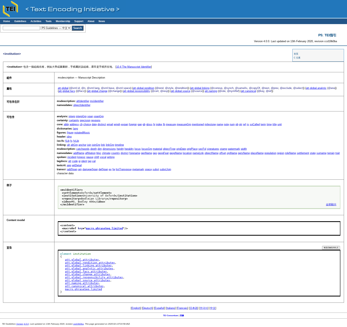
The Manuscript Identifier (133, 66)
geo (155, 153)
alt (68, 144)
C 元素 (297, 57)
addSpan (72, 169)
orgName (232, 153)
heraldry (129, 148)
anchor (82, 144)
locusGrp (147, 148)
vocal (103, 157)
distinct (102, 124)
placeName (257, 153)
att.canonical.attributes (84, 286)
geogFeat (163, 153)
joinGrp (96, 144)
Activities (36, 21)
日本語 (194, 308)
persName (244, 153)
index (159, 124)
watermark (234, 148)
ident (84, 161)
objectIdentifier (81, 105)
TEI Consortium (170, 315)
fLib (67, 140)
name (220, 124)
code (75, 161)
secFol (202, 148)
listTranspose (124, 169)
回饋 (182, 315)
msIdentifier (97, 101)
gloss (149, 124)
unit (280, 124)
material (157, 148)
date (94, 124)
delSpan (103, 169)
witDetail (77, 165)
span (90, 116)
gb (144, 124)
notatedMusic (82, 132)
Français (182, 308)
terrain (331, 153)
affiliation (90, 153)
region (280, 153)
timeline (119, 144)
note (226, 124)
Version (19, 324)
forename (134, 153)
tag (89, 161)
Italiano (170, 308)
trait (337, 153)
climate (106, 153)
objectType (169, 148)
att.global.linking (200, 88)
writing (110, 157)
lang (75, 128)
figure (70, 132)
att (69, 161)
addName (78, 153)
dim (100, 148)
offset (222, 153)
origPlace (192, 148)
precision (85, 120)
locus (138, 148)
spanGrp (99, 116)
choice (87, 124)
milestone (210, 124)
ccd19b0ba (78, 324)
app (69, 165)
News (102, 21)
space (148, 169)
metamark (138, 169)
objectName (211, 153)
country (115, 153)
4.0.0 (26, 324)
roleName (290, 153)
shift (96, 157)
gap (140, 124)
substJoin (165, 169)
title (274, 124)
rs (248, 124)
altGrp (74, 144)
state (313, 153)
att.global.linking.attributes (88, 265)
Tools (49, 21)
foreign (133, 124)
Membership (63, 21)
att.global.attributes (82, 259)
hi (154, 124)
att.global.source (180, 91)
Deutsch (147, 308)
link (103, 144)
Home (6, 21)
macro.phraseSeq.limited (104, 228)
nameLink (198, 153)
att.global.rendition (143, 88)
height (120, 148)
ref (244, 124)
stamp (223, 148)
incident (72, 157)
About (91, 21)
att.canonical (248, 91)
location (187, 153)
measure (171, 124)
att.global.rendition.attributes (90, 262)
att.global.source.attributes (87, 280)
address (74, 124)
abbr (66, 124)
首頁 (296, 54)
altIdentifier (82, 101)
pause (89, 157)
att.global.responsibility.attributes (94, 277)
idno (69, 136)
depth (93, 148)
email (110, 124)
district (125, 153)
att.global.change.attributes (87, 274)
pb (237, 124)
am (80, 169)
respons (95, 120)
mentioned (198, 124)
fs (71, 140)
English (136, 308)
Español (159, 308)
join (89, 144)
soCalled (255, 124)
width (244, 148)
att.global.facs (67, 91)
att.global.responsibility (136, 91)
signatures (213, 148)
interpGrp (81, 116)
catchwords (83, 148)
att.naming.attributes (82, 283)
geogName (175, 153)
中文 (212, 308)
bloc (98, 153)
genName (146, 153)
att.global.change (97, 91)
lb (164, 124)
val (94, 161)
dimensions (109, 148)
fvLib (76, 140)
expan (124, 124)
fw (113, 169)
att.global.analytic (316, 88)
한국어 (204, 308)
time (269, 124)
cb (81, 124)
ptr (240, 124)
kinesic (81, 157)
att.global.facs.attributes (86, 271)
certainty (74, 120)
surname (321, 153)
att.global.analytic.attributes (89, 268)
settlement (303, 153)
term (263, 124)
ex (110, 169)
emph (117, 124)
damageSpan (90, 169)
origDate (181, 148)
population (270, 153)
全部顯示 (331, 204)
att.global (63, 88)
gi (80, 161)
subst (156, 169)
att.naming (211, 91)
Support (78, 21)
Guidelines (20, 21)
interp (72, 116)
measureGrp (184, 124)
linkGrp (110, 144)
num (232, 124)
